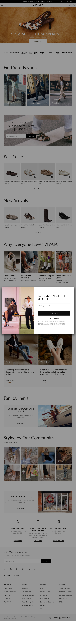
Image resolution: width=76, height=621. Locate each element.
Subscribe (54, 313)
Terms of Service (60, 324)
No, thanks (54, 318)
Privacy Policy (49, 324)
